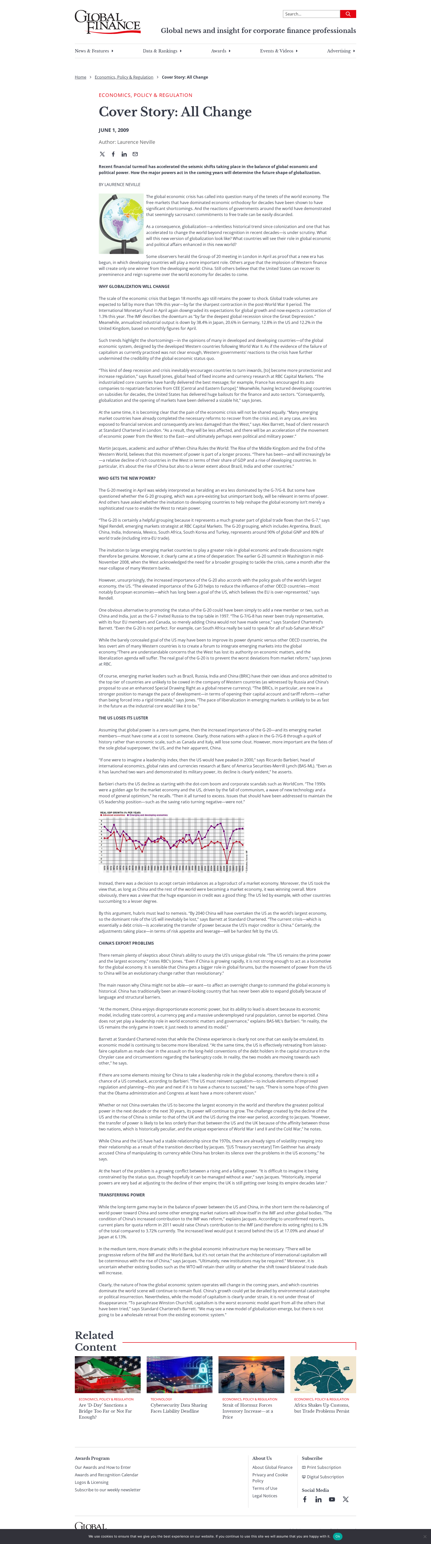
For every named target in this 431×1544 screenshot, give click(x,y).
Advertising (339, 50)
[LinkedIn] (126, 155)
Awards (218, 50)
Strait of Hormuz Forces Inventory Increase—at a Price (247, 1411)
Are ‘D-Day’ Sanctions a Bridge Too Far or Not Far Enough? (105, 1411)
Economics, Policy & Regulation (124, 77)
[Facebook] (115, 155)
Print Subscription (324, 1467)
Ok (337, 1536)
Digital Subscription (325, 1477)
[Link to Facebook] (305, 1499)
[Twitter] (104, 155)
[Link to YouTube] (332, 1499)
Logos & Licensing (91, 1482)
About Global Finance (272, 1467)
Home (80, 77)
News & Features (92, 50)
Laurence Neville (136, 142)
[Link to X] (346, 1499)
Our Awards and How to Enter (103, 1467)
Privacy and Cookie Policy (270, 1478)
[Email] (137, 154)
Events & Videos (276, 50)
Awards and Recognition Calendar (106, 1475)
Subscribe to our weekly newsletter (108, 1490)
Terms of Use (264, 1488)
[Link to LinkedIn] (319, 1499)
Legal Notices (264, 1496)
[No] (424, 1536)
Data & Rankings (160, 50)
